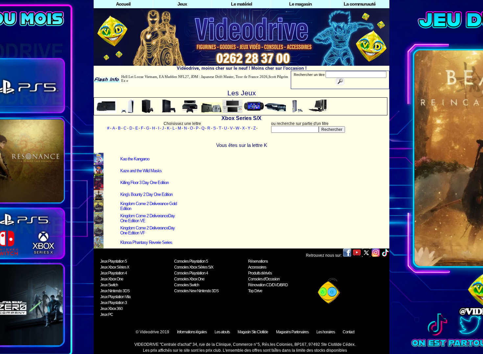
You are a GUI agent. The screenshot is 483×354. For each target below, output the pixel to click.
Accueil (123, 4)
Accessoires (257, 267)
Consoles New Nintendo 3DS (196, 291)
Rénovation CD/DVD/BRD (268, 285)
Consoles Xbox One (189, 279)
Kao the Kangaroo (134, 158)
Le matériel (241, 4)
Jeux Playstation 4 (113, 273)
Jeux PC (106, 314)
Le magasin (300, 4)
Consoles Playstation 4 (191, 273)
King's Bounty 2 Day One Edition (146, 194)
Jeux (182, 4)
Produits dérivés (260, 273)
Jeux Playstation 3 (113, 302)
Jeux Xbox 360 (111, 308)
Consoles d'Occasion (264, 279)
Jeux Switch (109, 285)
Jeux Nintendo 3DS (114, 291)
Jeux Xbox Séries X (114, 267)
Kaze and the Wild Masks (141, 170)
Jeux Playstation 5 (113, 261)
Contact (348, 332)
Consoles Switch (186, 285)
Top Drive (255, 291)
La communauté (360, 4)
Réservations (258, 261)
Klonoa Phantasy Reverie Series (146, 242)
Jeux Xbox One (111, 279)
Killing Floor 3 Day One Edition (144, 182)
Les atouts (222, 332)
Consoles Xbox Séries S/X (193, 267)
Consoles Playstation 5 (191, 261)
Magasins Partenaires (292, 332)
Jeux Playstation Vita (115, 297)
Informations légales (192, 332)
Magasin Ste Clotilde (253, 332)
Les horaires (325, 332)
